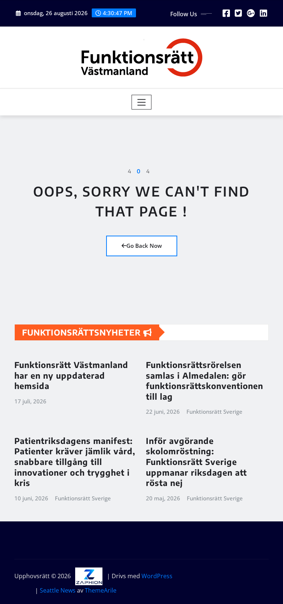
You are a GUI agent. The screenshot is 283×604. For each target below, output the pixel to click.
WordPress (157, 576)
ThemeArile (100, 590)
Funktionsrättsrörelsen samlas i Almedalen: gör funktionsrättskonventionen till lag (204, 381)
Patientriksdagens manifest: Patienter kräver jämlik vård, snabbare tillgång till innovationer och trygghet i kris (74, 461)
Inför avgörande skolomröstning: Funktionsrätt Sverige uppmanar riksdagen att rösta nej (196, 461)
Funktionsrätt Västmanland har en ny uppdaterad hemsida (71, 375)
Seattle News (58, 590)
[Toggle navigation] (142, 102)
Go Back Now (144, 245)
